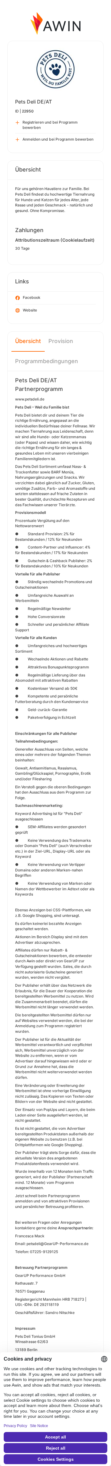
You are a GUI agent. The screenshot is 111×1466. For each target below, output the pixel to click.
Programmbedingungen (46, 361)
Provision (60, 341)
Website (30, 310)
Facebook (31, 297)
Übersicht (28, 341)
